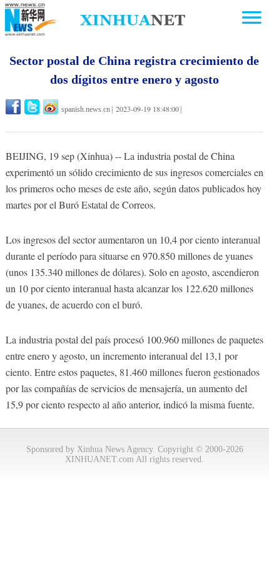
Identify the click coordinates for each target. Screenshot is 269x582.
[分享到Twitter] (32, 106)
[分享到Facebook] (14, 106)
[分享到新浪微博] (51, 106)
